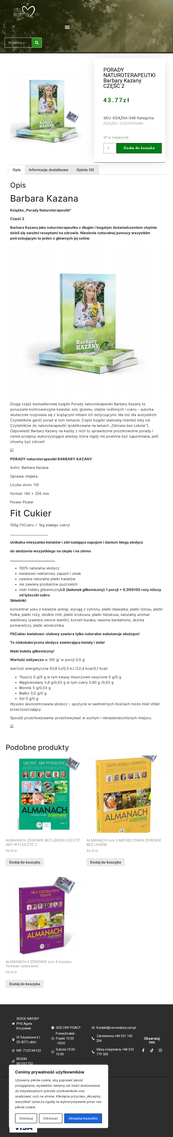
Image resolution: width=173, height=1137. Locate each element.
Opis (17, 169)
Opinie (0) (85, 169)
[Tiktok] (152, 1050)
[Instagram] (160, 1050)
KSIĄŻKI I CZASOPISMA (123, 123)
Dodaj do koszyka (139, 148)
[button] (67, 27)
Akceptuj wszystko (83, 1118)
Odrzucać (50, 1118)
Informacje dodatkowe (48, 169)
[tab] (16, 170)
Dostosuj (26, 1118)
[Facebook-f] (143, 1050)
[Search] (37, 42)
